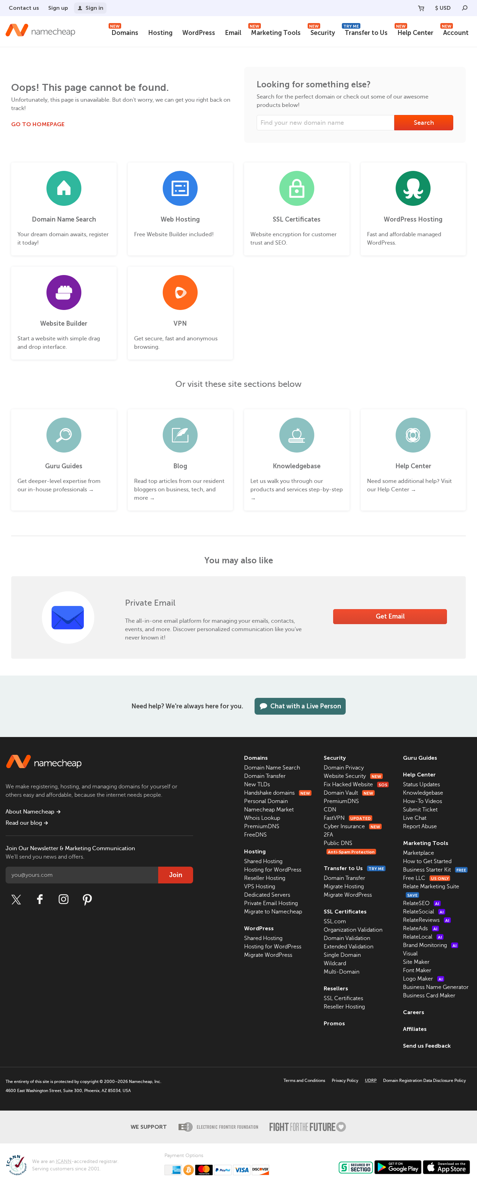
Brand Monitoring (430, 945)
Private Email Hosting (271, 903)
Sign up (58, 8)
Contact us (24, 8)
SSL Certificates (345, 911)
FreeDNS (255, 835)
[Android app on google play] (397, 1167)
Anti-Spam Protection (351, 852)
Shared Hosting (263, 861)
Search (424, 122)
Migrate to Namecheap (273, 912)
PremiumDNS (261, 826)
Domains (124, 32)
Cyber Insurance (352, 826)
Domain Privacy (344, 768)
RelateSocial (423, 912)
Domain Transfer (265, 776)
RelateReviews (426, 920)
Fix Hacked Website (355, 784)
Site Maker (416, 962)
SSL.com (335, 921)
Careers (413, 1012)
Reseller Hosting (264, 878)
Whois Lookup (262, 818)
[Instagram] (63, 899)
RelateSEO (421, 903)
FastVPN (347, 818)
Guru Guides (420, 757)
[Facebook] (39, 899)
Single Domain (342, 955)
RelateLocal (422, 937)
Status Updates (421, 784)
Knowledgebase (423, 793)
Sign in (94, 8)
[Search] (464, 8)
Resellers (336, 988)
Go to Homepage (38, 124)
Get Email (390, 616)
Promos (334, 1023)
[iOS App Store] (446, 1167)
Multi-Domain (341, 972)
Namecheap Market (269, 810)
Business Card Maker (429, 995)
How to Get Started (427, 861)
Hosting (160, 33)
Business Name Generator (436, 987)
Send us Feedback (427, 1045)
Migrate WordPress (268, 955)
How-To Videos (422, 801)
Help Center (414, 32)
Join (175, 875)
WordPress (198, 33)
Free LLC (426, 878)
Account (455, 32)
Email (233, 33)
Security (322, 32)
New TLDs (257, 784)
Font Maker (417, 970)
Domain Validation (347, 938)
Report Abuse (420, 826)
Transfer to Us (365, 32)
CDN (330, 810)
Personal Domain (266, 801)
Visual (410, 954)
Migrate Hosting (344, 886)
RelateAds (420, 928)
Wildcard (335, 963)
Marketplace (418, 853)
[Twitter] (16, 899)
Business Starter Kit (434, 870)
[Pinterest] (87, 899)
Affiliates (415, 1029)
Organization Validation (353, 930)
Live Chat (414, 818)
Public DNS (338, 843)
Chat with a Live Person (305, 706)
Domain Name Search (272, 768)
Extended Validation (348, 947)
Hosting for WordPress (272, 870)
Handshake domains (277, 793)
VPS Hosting (259, 886)
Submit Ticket (420, 810)
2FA (328, 835)
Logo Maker (423, 979)
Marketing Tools (275, 32)
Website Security (352, 776)
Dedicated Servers (267, 895)
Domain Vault (348, 793)
